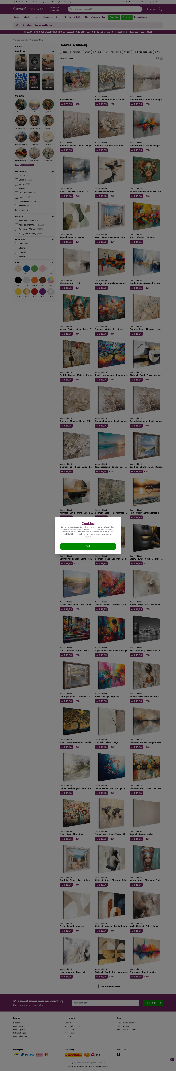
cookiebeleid (68, 534)
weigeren (88, 536)
